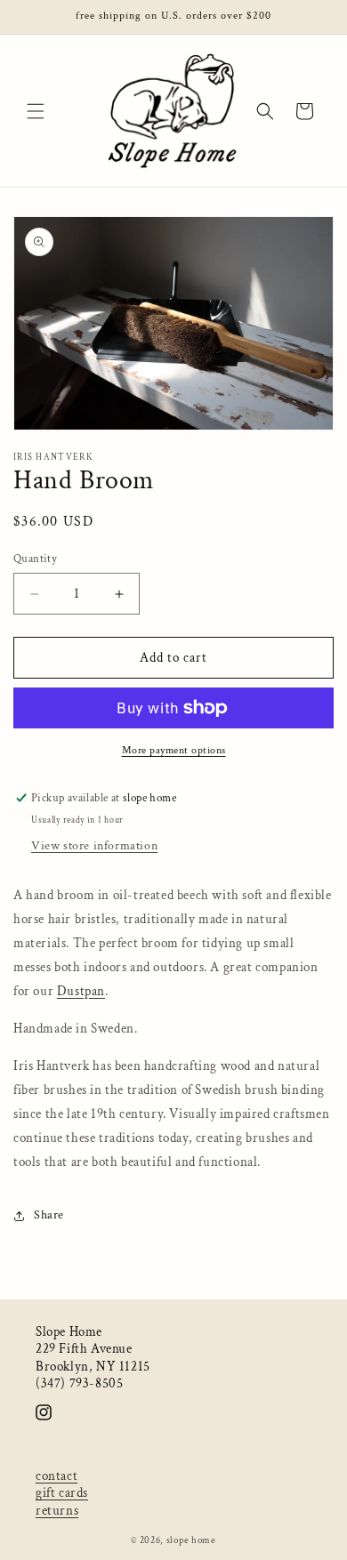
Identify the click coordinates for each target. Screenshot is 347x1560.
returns (57, 1510)
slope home (191, 1540)
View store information (94, 846)
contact (56, 1476)
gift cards (62, 1492)
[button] (35, 111)
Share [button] (49, 1215)
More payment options (174, 750)
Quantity (35, 559)
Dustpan (81, 991)
